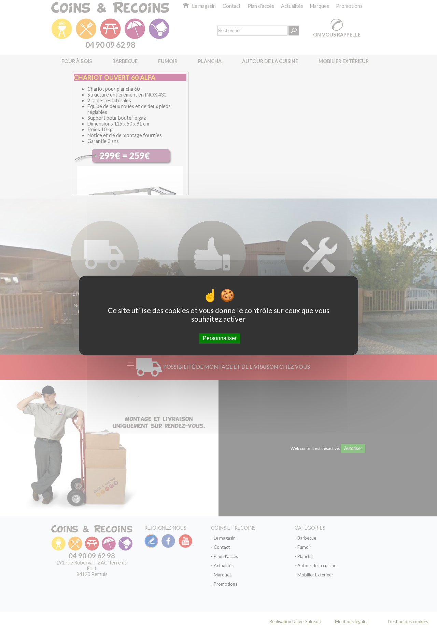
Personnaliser (220, 338)
